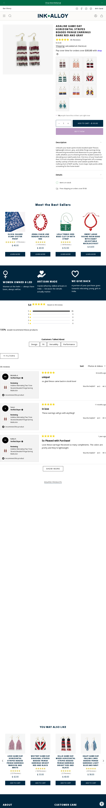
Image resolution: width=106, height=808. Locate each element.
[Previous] (4, 3)
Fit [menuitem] (43, 344)
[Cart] (102, 16)
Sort (82, 366)
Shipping (60, 46)
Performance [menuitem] (69, 344)
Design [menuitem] (34, 344)
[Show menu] (4, 16)
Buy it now (79, 131)
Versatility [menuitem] (53, 344)
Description (61, 142)
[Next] (102, 3)
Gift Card (99, 8)
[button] (68, 39)
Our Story (7, 8)
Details (59, 174)
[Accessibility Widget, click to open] (102, 804)
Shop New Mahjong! (53, 3)
